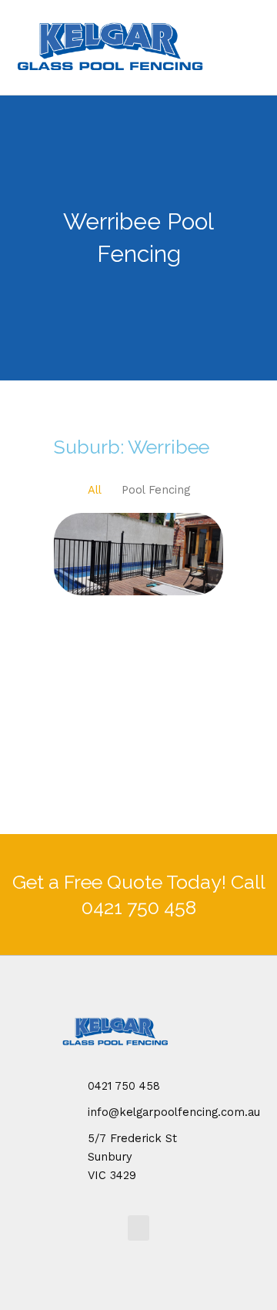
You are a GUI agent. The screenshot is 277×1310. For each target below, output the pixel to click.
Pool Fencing (156, 490)
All (95, 490)
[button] (138, 1228)
